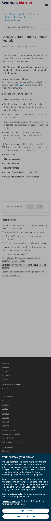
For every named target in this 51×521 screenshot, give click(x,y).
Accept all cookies (26, 510)
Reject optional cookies (26, 516)
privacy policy (16, 494)
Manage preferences (11, 501)
